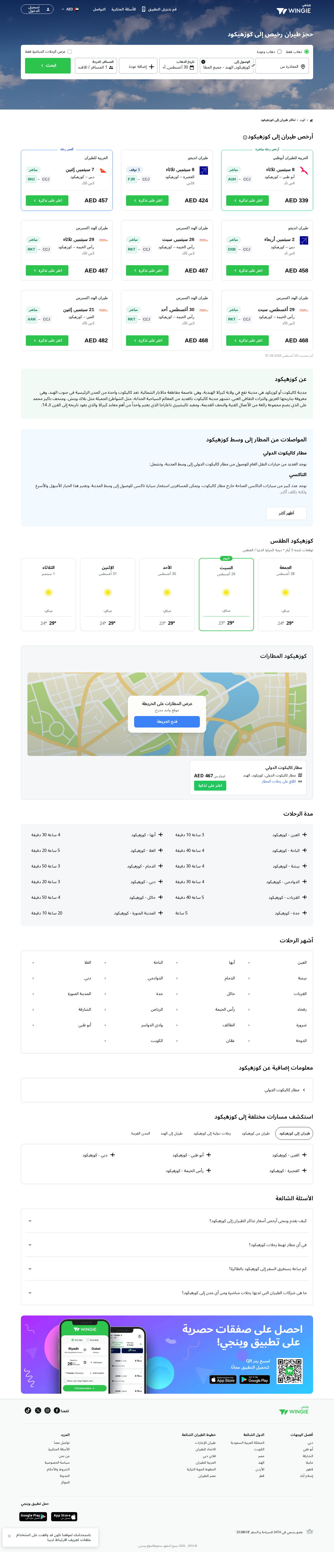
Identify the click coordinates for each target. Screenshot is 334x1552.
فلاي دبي (209, 1456)
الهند (302, 120)
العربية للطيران (206, 1462)
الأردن (259, 1469)
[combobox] (279, 70)
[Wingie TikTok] (28, 1411)
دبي (310, 1442)
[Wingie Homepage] (295, 9)
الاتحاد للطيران (205, 1449)
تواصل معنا (62, 1442)
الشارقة (308, 1456)
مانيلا (309, 1462)
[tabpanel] (167, 1164)
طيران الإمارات (205, 1442)
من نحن (64, 1456)
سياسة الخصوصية (57, 1462)
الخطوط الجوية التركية (201, 1469)
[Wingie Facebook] (57, 1411)
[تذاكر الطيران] (311, 120)
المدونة (65, 1476)
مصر (261, 1456)
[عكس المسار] (253, 66)
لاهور (309, 1469)
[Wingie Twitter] (38, 1411)
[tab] (294, 1133)
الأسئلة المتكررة (59, 1449)
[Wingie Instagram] (47, 1411)
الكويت (259, 1449)
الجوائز (65, 1482)
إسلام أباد (306, 1476)
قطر (261, 1476)
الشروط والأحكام (58, 1469)
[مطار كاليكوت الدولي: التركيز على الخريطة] (248, 777)
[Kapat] (9, 1537)
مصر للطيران (207, 1476)
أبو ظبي (308, 1449)
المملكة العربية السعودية (247, 1442)
